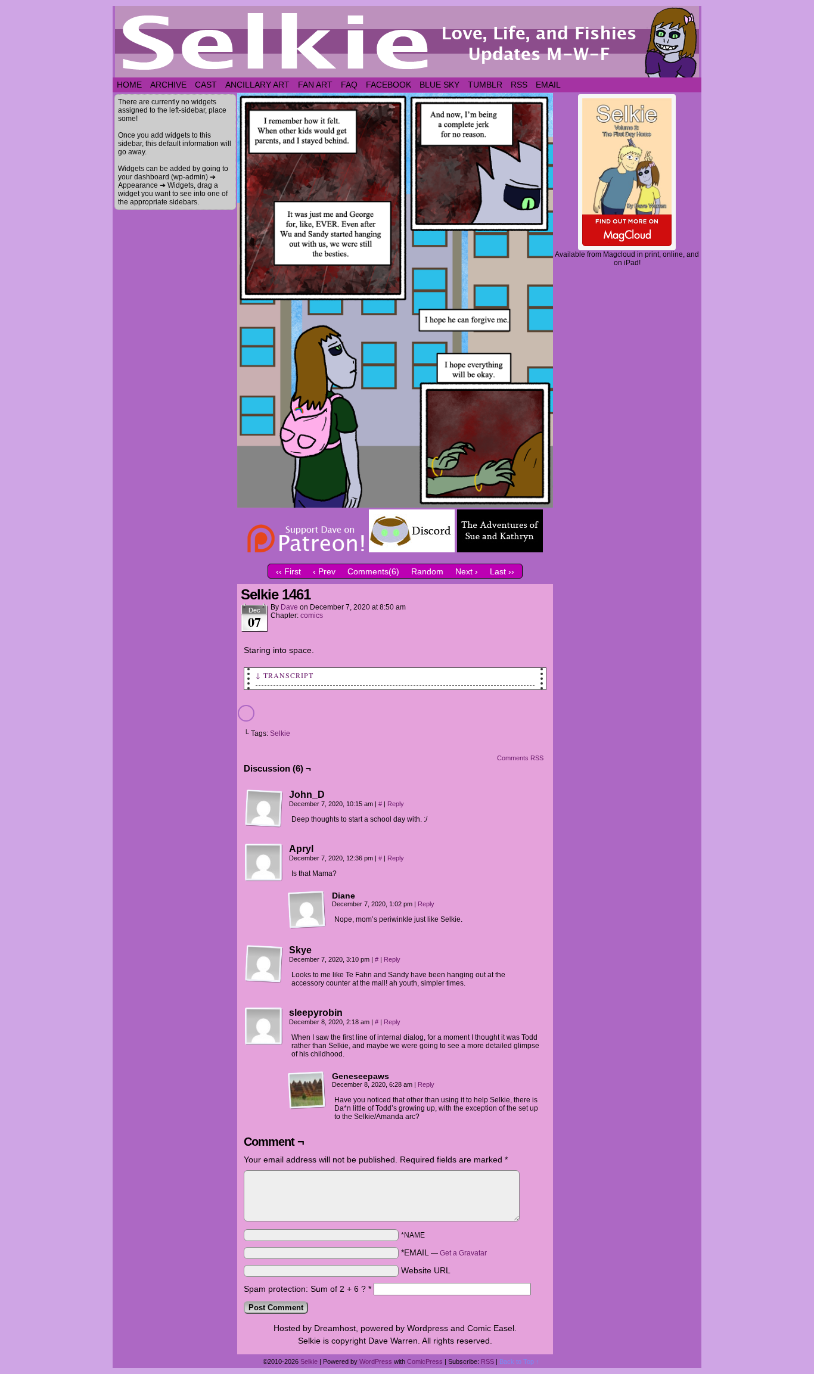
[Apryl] (264, 863)
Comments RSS (520, 757)
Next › (466, 571)
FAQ (349, 84)
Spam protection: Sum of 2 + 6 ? (305, 1289)
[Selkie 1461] (395, 504)
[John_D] (264, 808)
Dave (289, 607)
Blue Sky (439, 84)
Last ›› (502, 571)
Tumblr (485, 84)
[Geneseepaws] (307, 1090)
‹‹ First (288, 571)
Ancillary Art (257, 84)
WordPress (375, 1361)
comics (311, 615)
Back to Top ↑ (519, 1361)
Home (129, 84)
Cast (206, 84)
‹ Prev (324, 571)
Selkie (280, 733)
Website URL (426, 1270)
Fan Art (315, 84)
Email (548, 84)
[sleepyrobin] (264, 1027)
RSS (519, 84)
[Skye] (264, 964)
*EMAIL (444, 1252)
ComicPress (425, 1361)
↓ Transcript (284, 675)
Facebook (388, 84)
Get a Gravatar (463, 1253)
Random (427, 571)
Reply (395, 803)
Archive (168, 84)
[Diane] (307, 910)
